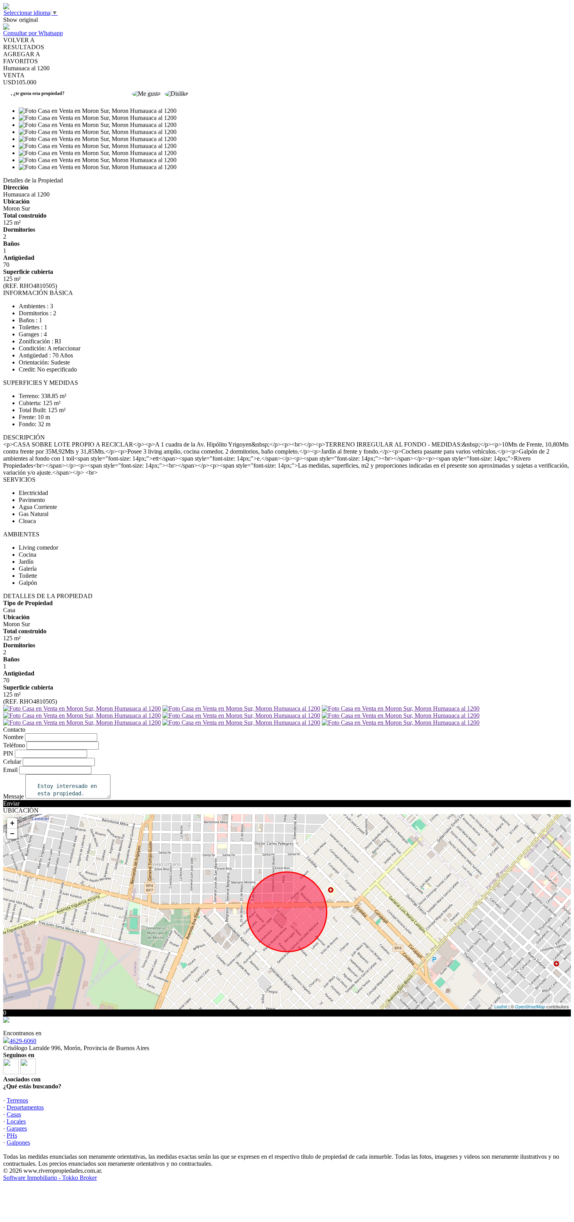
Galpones (18, 1142)
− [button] (12, 833)
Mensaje (13, 796)
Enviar (11, 803)
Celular (12, 761)
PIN (8, 753)
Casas (14, 1114)
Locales (16, 1121)
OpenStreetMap (530, 1006)
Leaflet (500, 1006)
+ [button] (12, 823)
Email (10, 769)
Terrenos (17, 1100)
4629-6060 (22, 1041)
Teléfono (14, 745)
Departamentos (25, 1107)
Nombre (13, 737)
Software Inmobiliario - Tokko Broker (50, 1177)
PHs (12, 1135)
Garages (17, 1128)
